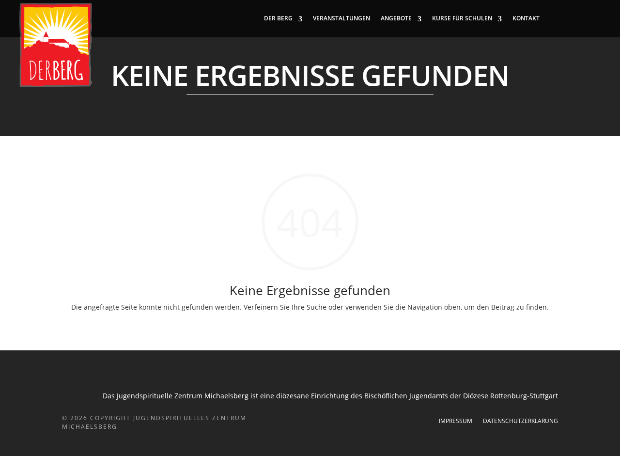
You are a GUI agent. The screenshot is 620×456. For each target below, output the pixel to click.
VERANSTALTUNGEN (341, 18)
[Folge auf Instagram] (573, 18)
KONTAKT (526, 18)
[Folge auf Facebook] (554, 18)
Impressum (455, 421)
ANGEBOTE (396, 18)
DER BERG (278, 18)
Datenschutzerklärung (520, 421)
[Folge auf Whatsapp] (593, 18)
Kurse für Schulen (462, 18)
